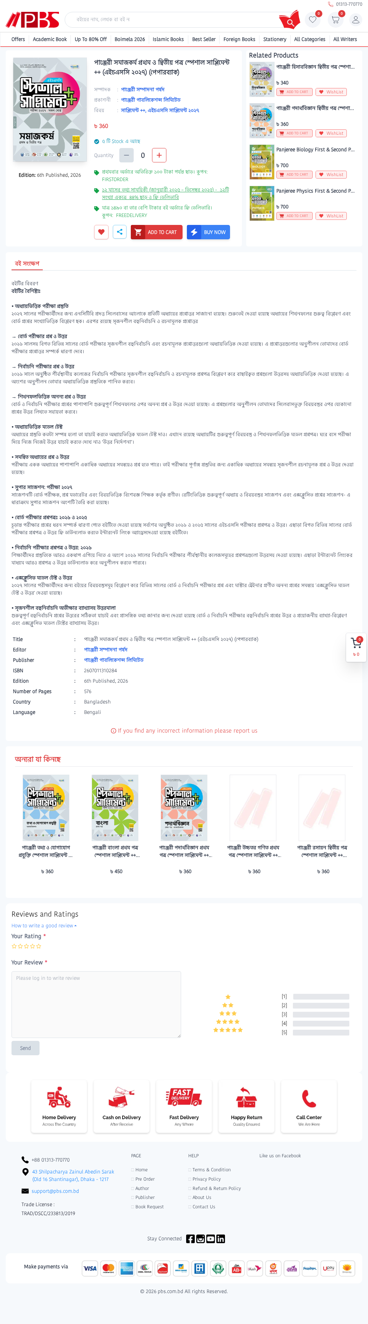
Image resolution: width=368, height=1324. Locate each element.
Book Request (147, 1206)
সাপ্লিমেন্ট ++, (134, 110)
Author (140, 1188)
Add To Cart (46, 885)
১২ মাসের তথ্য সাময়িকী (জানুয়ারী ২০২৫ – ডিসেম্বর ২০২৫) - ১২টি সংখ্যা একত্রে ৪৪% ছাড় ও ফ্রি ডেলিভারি (165, 193)
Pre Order (143, 1179)
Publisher (143, 1197)
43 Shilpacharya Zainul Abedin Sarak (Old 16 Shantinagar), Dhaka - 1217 (73, 1175)
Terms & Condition (209, 1169)
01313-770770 (349, 4)
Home (139, 1169)
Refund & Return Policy (214, 1188)
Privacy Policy (204, 1179)
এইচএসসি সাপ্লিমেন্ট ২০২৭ (173, 110)
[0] (313, 21)
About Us (199, 1197)
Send (25, 1048)
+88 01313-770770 (51, 1159)
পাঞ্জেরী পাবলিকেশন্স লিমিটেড (150, 99)
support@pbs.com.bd (55, 1191)
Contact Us (201, 1206)
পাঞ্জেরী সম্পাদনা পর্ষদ (143, 89)
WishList (335, 92)
